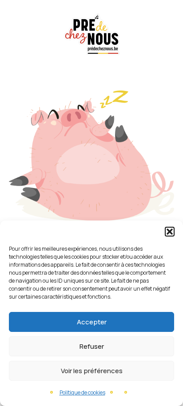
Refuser (92, 346)
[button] (169, 231)
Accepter (92, 322)
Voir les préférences (92, 370)
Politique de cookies (82, 392)
